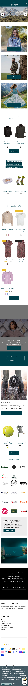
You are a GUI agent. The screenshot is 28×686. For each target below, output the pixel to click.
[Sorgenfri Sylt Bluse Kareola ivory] (20, 218)
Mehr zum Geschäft (5, 612)
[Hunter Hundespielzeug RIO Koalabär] (20, 431)
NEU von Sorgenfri (14, 206)
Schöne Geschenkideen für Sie (14, 161)
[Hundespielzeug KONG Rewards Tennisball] (8, 431)
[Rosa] (8, 235)
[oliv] (20, 147)
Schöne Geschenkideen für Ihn (14, 164)
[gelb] (7, 447)
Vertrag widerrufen (7, 684)
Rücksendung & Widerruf (7, 627)
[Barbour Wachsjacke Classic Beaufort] (8, 131)
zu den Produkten (14, 49)
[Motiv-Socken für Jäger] (20, 181)
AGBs (2, 619)
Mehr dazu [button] (19, 679)
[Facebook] (1, 662)
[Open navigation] (4, 3)
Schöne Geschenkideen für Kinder (14, 167)
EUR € (7, 644)
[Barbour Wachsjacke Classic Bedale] (20, 131)
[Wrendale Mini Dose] (8, 181)
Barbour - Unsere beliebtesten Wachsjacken (14, 118)
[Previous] (2, 14)
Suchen (3, 629)
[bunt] (7, 264)
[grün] (7, 147)
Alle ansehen (14, 151)
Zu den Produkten (14, 348)
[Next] (25, 14)
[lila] (5, 294)
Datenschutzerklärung (6, 623)
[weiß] (21, 235)
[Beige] (6, 235)
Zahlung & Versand (5, 625)
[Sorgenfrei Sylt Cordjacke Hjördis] (7, 218)
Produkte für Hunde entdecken (11, 413)
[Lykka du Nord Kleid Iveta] (7, 248)
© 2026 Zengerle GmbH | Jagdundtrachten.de (11, 665)
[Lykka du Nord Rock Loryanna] (20, 248)
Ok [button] (14, 683)
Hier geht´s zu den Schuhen (14, 16)
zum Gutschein (9, 530)
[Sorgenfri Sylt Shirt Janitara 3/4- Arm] (7, 277)
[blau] (7, 294)
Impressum (3, 621)
